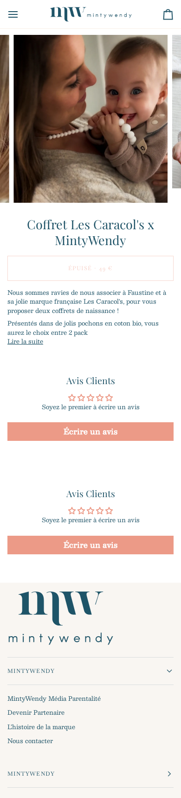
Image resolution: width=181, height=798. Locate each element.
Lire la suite (25, 341)
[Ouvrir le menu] (21, 14)
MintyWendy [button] (31, 671)
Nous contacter (30, 741)
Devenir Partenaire (36, 712)
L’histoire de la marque (41, 727)
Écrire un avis (90, 431)
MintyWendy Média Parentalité (54, 698)
